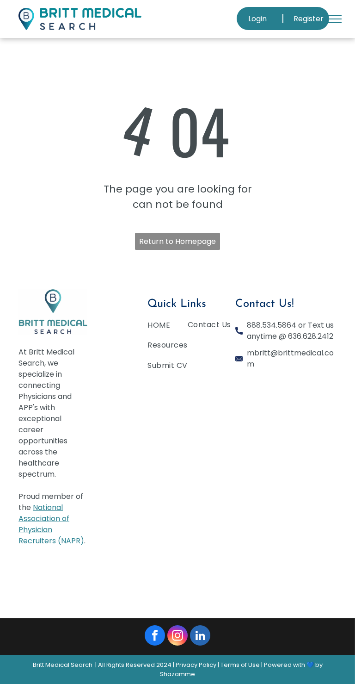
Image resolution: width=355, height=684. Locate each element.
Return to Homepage (177, 241)
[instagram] (177, 636)
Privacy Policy (196, 664)
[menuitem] (181, 327)
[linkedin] (200, 636)
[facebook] (155, 636)
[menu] (335, 19)
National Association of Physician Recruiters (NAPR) (51, 524)
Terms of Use (240, 664)
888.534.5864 (271, 325)
